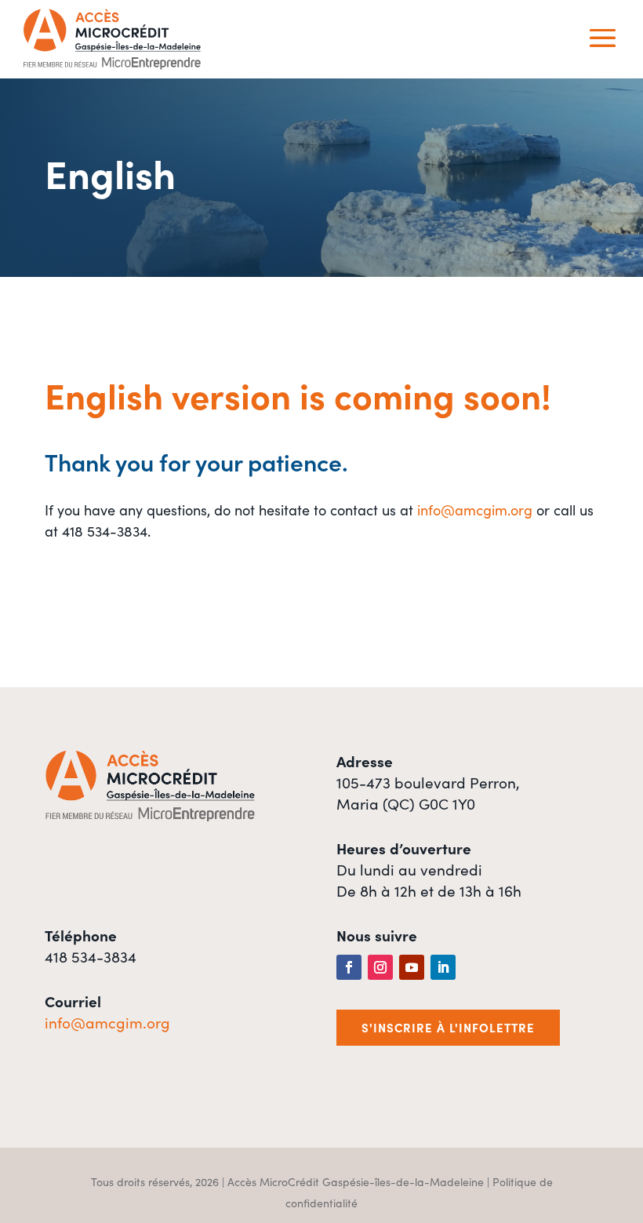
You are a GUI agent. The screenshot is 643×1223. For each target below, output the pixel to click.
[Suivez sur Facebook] (348, 967)
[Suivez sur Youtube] (411, 967)
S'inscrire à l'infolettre (448, 1027)
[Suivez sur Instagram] (380, 967)
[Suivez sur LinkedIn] (443, 967)
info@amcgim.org (474, 509)
